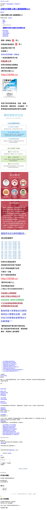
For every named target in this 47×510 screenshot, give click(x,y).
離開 (6, 507)
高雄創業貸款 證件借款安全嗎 (9, 427)
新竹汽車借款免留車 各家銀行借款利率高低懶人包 (13, 369)
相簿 (4, 20)
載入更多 (2, 457)
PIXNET (15, 493)
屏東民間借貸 (5, 36)
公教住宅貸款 (3, 443)
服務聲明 (34, 493)
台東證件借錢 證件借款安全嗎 (9, 365)
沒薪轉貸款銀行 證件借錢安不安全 (10, 364)
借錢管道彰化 (3, 407)
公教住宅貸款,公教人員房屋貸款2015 (15, 9)
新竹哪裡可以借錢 (4, 392)
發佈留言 (2, 464)
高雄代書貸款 (5, 30)
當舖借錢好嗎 (3, 409)
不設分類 (10, 17)
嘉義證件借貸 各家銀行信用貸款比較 (14, 28)
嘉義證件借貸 (3, 394)
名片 (4, 22)
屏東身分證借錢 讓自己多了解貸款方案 (11, 434)
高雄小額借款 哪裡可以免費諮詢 (9, 362)
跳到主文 (2, 12)
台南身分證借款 (3, 399)
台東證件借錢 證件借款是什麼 (9, 368)
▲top (1, 455)
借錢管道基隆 (3, 421)
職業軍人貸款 (3, 391)
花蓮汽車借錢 (3, 397)
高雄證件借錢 (5, 34)
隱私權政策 (30, 493)
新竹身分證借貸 (3, 412)
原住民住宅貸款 (3, 375)
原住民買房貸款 (3, 403)
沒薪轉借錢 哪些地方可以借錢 (9, 430)
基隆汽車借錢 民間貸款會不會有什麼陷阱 (11, 433)
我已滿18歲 (3, 507)
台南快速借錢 (3, 414)
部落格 (4, 21)
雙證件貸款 (2, 401)
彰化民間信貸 (3, 395)
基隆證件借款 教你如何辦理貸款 (9, 426)
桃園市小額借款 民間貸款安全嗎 (9, 431)
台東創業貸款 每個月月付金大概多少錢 (11, 366)
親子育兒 (9, 453)
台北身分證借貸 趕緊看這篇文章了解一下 (11, 371)
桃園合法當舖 (3, 388)
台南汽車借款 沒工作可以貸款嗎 (9, 424)
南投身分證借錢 (6, 33)
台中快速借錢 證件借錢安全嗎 (9, 361)
